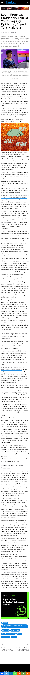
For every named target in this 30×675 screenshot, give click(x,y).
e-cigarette (6, 630)
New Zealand (23, 385)
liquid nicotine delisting (9, 633)
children (5, 622)
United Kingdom (10, 385)
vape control (6, 637)
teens (19, 633)
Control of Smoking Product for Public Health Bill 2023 (14, 626)
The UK (3, 418)
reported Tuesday (10, 572)
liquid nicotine (15, 630)
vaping (14, 637)
